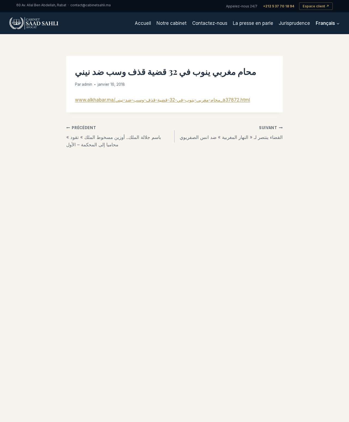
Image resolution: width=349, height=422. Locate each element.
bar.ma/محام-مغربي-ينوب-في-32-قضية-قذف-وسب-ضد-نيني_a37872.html (174, 100)
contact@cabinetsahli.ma (90, 5)
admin (87, 84)
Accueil (143, 23)
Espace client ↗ (316, 6)
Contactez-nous (209, 23)
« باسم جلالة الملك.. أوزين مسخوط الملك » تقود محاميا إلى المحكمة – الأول (113, 136)
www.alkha (87, 100)
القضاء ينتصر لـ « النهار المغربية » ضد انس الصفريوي (231, 133)
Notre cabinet (171, 23)
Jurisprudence (294, 23)
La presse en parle (253, 23)
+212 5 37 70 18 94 (278, 6)
